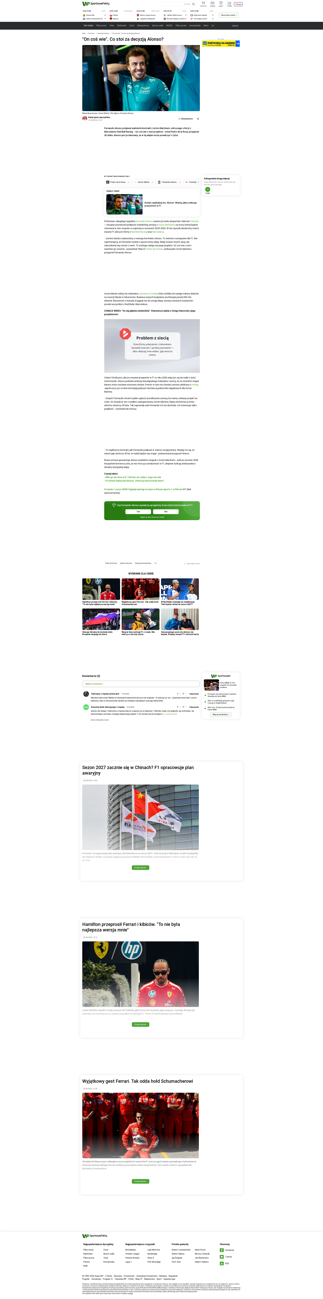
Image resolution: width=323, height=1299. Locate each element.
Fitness (86, 1262)
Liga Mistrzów (153, 1250)
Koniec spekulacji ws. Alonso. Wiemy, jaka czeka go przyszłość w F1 (171, 204)
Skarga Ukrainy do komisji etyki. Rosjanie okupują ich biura (97, 633)
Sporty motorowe (126, 563)
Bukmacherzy (143, 25)
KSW (85, 1266)
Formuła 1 (91, 33)
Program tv (108, 1279)
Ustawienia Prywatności (146, 1276)
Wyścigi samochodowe (143, 563)
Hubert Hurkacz (202, 1262)
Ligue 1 (128, 1262)
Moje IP (138, 1279)
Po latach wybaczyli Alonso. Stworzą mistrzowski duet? (134, 480)
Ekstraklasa (130, 1250)
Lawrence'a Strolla (148, 293)
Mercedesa (158, 231)
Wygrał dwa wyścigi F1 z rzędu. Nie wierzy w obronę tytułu (138, 633)
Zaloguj (238, 4)
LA (212, 25)
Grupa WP (99, 1276)
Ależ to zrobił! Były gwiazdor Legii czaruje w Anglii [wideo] (221, 702)
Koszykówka (194, 25)
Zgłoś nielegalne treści (100, 720)
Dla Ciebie (88, 25)
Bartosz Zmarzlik (202, 1254)
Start (84, 33)
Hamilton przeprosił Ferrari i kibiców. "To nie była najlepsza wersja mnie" (99, 603)
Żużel (131, 25)
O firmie (108, 1276)
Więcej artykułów (220, 714)
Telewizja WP (121, 1279)
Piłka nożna (101, 25)
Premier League (132, 1254)
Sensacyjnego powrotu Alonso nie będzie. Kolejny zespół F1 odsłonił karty (180, 633)
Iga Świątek (177, 1258)
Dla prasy (118, 1276)
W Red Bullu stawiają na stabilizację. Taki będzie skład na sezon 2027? (178, 603)
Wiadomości (149, 1279)
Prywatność (129, 1276)
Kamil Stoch (200, 1250)
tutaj (131, 1293)
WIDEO (169, 25)
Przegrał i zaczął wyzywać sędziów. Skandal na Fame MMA (222, 695)
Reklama (163, 1276)
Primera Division (132, 1258)
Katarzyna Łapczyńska (99, 117)
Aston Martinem (166, 224)
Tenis (111, 25)
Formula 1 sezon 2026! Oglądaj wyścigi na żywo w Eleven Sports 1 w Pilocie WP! (145, 489)
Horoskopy (96, 1279)
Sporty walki (157, 25)
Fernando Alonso (104, 33)
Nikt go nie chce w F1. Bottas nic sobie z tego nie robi (133, 477)
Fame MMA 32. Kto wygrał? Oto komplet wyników (228, 685)
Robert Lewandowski (181, 1250)
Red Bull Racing (139, 231)
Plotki (131, 1279)
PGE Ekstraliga (153, 1262)
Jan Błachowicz (202, 1258)
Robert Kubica (178, 1254)
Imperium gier (169, 1279)
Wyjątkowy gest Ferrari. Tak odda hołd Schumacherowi (140, 603)
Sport (159, 1279)
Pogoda (85, 1279)
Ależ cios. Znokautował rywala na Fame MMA (221, 708)
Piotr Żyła (176, 1262)
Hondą (195, 384)
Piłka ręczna (181, 25)
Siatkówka (121, 25)
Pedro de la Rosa (154, 249)
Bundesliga (152, 1254)
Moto (206, 25)
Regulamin (173, 1276)
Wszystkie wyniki (228, 15)
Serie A (150, 1258)
